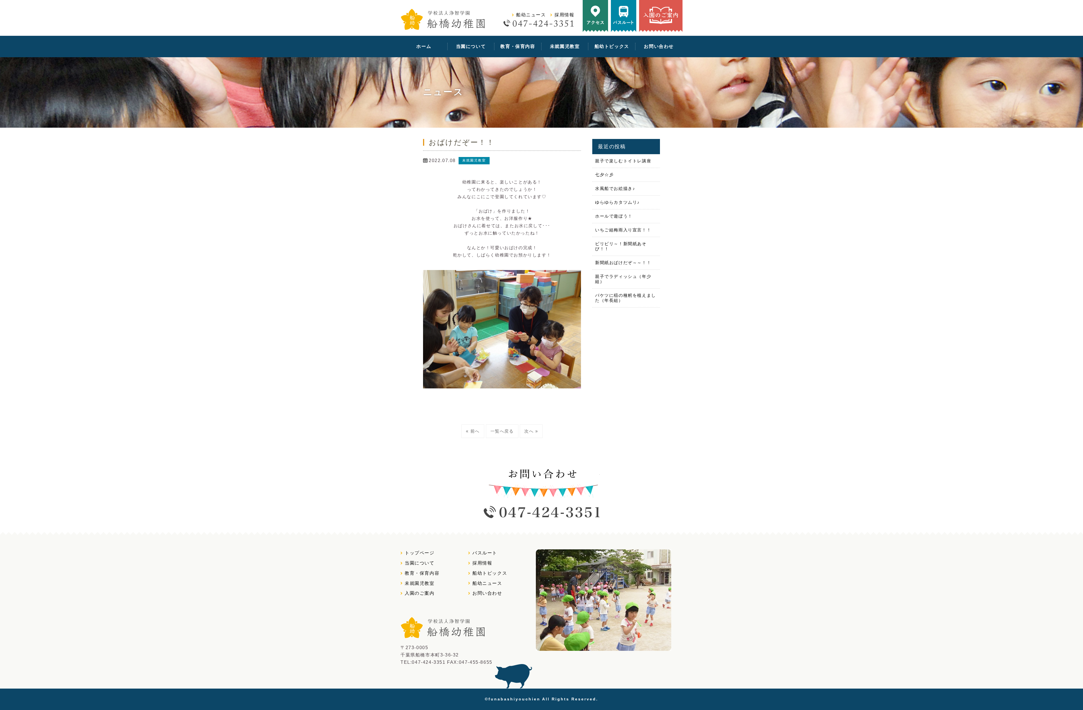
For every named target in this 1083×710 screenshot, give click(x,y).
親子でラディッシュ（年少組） (623, 279)
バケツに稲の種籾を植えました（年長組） (625, 298)
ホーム (423, 46)
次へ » (531, 431)
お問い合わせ (659, 46)
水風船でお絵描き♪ (615, 188)
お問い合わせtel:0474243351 (542, 493)
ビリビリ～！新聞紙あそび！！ (621, 246)
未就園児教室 (565, 46)
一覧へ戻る (502, 431)
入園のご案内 (661, 16)
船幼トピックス (612, 46)
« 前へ (472, 431)
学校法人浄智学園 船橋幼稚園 (442, 19)
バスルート (623, 16)
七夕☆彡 (604, 174)
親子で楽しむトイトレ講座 (623, 160)
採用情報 (564, 14)
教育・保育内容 (517, 46)
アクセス (595, 16)
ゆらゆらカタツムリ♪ (617, 202)
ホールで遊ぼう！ (614, 216)
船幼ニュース (531, 14)
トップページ (420, 552)
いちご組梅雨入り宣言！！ (623, 229)
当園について (471, 46)
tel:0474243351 (566, 23)
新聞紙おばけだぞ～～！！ (623, 262)
